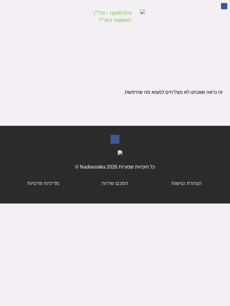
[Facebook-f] (224, 6)
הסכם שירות (115, 183)
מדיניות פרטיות (43, 183)
